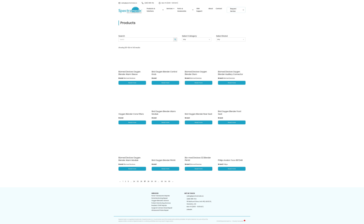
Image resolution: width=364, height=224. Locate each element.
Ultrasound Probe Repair (160, 210)
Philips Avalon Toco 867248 (230, 160)
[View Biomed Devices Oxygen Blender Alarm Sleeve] (132, 60)
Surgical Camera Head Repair (161, 208)
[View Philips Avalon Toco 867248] (232, 144)
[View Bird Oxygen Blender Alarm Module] (165, 99)
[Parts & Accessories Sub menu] (193, 10)
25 (138, 181)
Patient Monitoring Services (161, 203)
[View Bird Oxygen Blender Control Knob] (165, 60)
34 (165, 181)
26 (141, 181)
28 (148, 181)
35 (169, 181)
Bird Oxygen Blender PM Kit (163, 160)
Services (170, 9)
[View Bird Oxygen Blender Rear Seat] (198, 99)
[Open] (244, 3)
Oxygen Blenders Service (160, 201)
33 (162, 181)
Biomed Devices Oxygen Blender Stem (196, 73)
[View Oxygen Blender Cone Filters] (132, 99)
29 (152, 181)
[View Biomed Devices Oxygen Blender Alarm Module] (132, 139)
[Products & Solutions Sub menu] (163, 10)
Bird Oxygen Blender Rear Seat (198, 114)
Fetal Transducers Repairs (160, 196)
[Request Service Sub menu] (243, 10)
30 (155, 181)
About (210, 9)
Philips (225, 164)
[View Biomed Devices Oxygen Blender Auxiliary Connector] (232, 60)
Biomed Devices (129, 78)
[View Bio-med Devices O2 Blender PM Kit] (198, 136)
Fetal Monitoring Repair (159, 198)
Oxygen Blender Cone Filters (131, 114)
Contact (219, 9)
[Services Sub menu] (174, 8)
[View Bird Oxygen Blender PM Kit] (165, 136)
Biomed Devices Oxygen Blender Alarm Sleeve (129, 73)
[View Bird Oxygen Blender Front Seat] (232, 99)
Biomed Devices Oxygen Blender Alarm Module (129, 159)
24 (134, 181)
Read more (132, 83)
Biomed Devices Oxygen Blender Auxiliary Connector (230, 73)
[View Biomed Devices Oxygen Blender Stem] (198, 60)
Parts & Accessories (181, 10)
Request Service (233, 10)
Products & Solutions (151, 10)
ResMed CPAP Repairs (159, 205)
